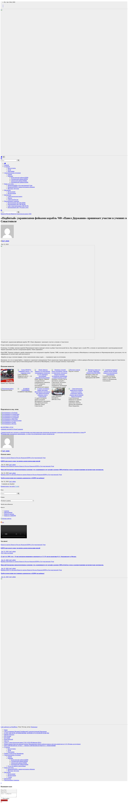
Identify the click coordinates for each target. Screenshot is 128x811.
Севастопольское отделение (12, 173)
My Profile (7, 737)
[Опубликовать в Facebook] (9, 412)
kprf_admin (5, 241)
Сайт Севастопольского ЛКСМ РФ (18, 206)
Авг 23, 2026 (5, 551)
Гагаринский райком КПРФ (19, 179)
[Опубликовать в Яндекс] (8, 423)
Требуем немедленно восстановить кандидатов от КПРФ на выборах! (22, 478)
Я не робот (6, 798)
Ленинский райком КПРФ (19, 180)
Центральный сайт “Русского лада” (18, 207)
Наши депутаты (9, 184)
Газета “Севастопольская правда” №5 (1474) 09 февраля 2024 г (22, 742)
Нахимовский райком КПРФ (19, 182)
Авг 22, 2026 (5, 560)
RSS (3, 522)
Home (6, 730)
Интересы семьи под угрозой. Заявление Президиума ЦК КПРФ (93, 376)
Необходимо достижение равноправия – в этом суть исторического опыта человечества (28, 434)
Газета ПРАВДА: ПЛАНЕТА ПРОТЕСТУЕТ (57, 398)
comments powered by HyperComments (12, 429)
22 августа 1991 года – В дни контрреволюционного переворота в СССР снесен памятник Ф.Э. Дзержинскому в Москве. (38, 556)
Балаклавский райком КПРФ (19, 177)
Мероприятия (8, 512)
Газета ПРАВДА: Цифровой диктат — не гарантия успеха (25, 376)
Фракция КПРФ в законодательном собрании (21, 187)
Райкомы (10, 176)
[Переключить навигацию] (4, 157)
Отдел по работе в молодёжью (17, 766)
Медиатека (7, 190)
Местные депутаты (13, 188)
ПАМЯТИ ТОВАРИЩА (25, 392)
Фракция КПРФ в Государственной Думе (20, 185)
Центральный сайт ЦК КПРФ (16, 202)
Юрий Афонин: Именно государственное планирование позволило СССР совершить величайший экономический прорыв (42, 383)
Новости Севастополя (17, 214)
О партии (7, 166)
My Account (7, 736)
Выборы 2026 (5, 466)
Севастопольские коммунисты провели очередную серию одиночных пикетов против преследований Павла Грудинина (75, 402)
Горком (10, 174)
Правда (10, 198)
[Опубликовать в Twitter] (8, 422)
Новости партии (6, 457)
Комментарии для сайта (10, 486)
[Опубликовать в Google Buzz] (10, 414)
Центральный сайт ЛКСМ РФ (17, 204)
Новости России (6, 214)
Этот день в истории (7, 553)
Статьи (10, 777)
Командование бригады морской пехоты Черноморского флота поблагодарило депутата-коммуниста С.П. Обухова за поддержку (42, 744)
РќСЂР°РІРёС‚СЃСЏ (7, 427)
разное (26, 214)
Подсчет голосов (74, 371)
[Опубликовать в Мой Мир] (9, 419)
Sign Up (6, 741)
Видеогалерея (12, 193)
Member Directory (9, 734)
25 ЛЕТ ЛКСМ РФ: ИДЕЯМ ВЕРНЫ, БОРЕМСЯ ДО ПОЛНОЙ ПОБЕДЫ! (26, 733)
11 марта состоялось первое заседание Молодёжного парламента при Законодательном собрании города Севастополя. (42, 402)
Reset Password (8, 739)
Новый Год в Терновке (7, 383)
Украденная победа (6, 390)
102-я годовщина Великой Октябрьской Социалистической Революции (25, 731)
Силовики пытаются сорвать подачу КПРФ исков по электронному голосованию (110, 378)
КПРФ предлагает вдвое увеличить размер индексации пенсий (20, 461)
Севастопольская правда (15, 196)
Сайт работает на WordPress (9, 727)
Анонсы (6, 511)
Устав (9, 169)
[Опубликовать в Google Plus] (10, 416)
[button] (1, 158)
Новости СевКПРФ (10, 515)
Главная (6, 165)
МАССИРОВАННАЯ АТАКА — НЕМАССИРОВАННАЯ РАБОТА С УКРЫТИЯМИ (30, 745)
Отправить (4, 800)
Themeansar (34, 727)
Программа (11, 171)
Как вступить (12, 168)
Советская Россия (13, 199)
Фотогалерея (11, 191)
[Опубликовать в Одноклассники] (11, 420)
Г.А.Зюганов (13, 474)
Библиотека (7, 195)
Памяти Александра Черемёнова (14, 753)
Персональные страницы (11, 201)
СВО (29, 214)
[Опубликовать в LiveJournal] (10, 417)
